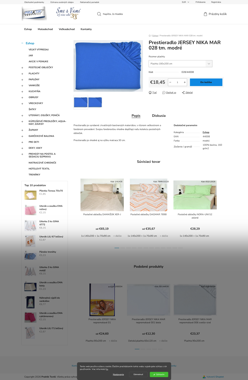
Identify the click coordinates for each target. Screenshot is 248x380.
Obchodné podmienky (34, 2)
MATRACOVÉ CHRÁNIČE (42, 162)
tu (107, 369)
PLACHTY (34, 73)
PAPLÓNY (34, 79)
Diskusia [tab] (159, 115)
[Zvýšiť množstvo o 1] (185, 82)
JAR (31, 55)
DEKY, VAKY (35, 148)
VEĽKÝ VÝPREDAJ (39, 49)
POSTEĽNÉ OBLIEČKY (41, 67)
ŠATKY (32, 109)
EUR (184, 2)
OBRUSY (33, 97)
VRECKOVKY (36, 103)
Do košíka (206, 82)
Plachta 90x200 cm (96, 340)
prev (76, 212)
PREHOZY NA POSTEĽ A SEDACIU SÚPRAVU (42, 155)
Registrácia (216, 2)
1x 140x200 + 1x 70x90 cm (95, 236)
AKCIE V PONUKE (38, 61)
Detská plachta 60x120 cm (142, 340)
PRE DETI (34, 142)
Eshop (30, 43)
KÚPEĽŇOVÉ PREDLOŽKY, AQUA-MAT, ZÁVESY (47, 123)
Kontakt (76, 365)
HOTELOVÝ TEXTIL (39, 168)
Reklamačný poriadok (89, 2)
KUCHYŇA (34, 91)
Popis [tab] (136, 115)
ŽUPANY (33, 130)
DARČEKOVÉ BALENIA (41, 136)
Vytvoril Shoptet (215, 376)
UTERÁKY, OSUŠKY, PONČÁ (44, 115)
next (221, 212)
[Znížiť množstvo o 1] (170, 82)
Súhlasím (160, 374)
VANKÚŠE (34, 85)
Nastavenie (118, 374)
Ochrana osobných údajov (62, 2)
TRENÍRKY (34, 174)
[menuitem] (28, 29)
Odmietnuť (138, 374)
